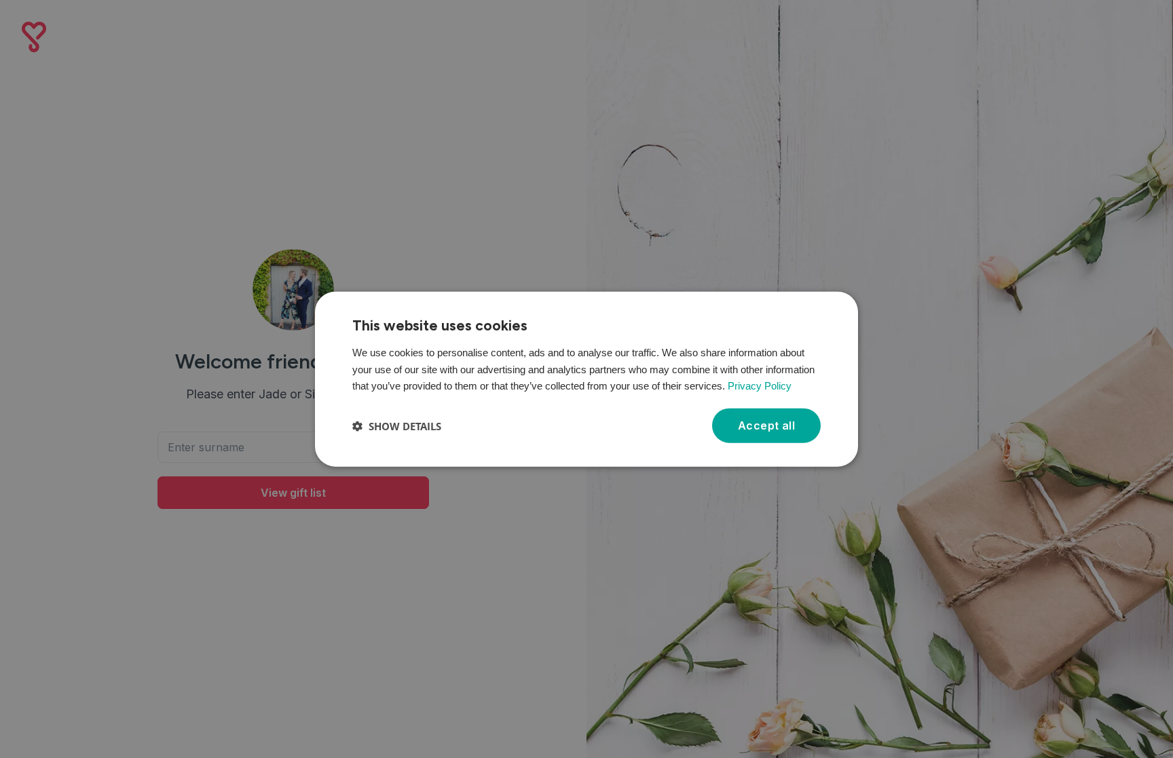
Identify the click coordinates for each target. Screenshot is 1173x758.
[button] (396, 425)
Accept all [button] (766, 425)
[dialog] (586, 379)
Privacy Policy (760, 386)
